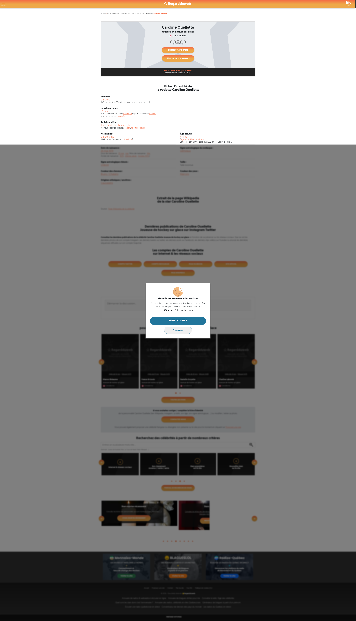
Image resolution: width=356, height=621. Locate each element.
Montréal (106, 111)
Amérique (127, 114)
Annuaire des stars (113, 13)
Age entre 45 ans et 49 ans (192, 140)
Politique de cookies (184, 310)
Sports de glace (138, 128)
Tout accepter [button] (178, 321)
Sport (128, 128)
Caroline (105, 100)
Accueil (103, 13)
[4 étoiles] (181, 41)
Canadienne (107, 137)
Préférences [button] (178, 330)
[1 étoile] (171, 41)
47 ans (183, 137)
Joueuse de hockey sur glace (131, 13)
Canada (152, 114)
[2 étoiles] (174, 41)
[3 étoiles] (178, 41)
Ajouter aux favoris (179, 58)
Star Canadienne (147, 13)
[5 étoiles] (184, 41)
